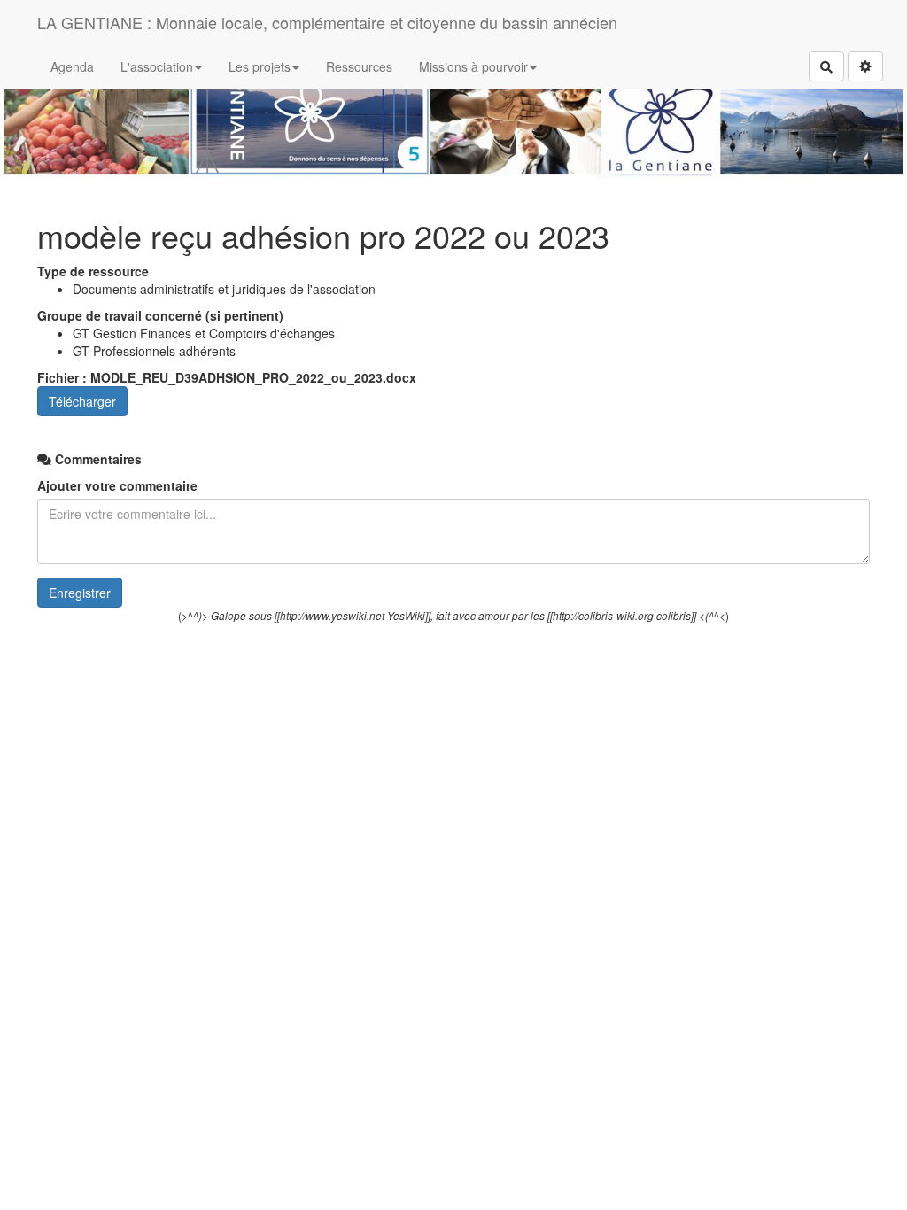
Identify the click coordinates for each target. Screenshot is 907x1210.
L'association (156, 66)
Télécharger (82, 401)
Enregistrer (80, 592)
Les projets (260, 66)
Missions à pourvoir (473, 66)
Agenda (72, 66)
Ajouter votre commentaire (117, 485)
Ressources (359, 66)
